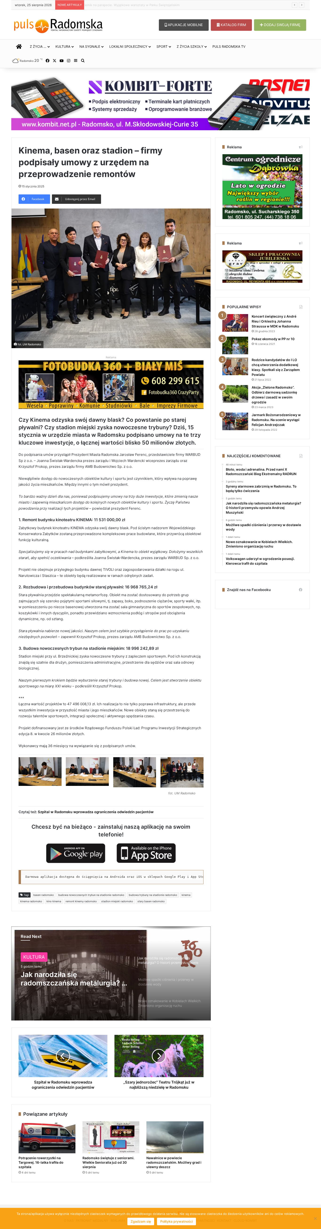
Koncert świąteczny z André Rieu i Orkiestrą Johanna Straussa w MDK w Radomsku (275, 321)
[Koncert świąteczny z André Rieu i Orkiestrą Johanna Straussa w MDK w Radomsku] (235, 323)
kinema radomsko (31, 901)
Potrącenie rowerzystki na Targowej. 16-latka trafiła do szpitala (41, 1162)
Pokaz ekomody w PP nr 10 (273, 339)
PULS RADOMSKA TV (228, 46)
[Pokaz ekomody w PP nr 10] (235, 345)
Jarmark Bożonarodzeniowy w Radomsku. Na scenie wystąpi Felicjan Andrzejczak (276, 420)
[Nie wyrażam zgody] (315, 1218)
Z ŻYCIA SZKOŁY (190, 46)
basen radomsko (43, 895)
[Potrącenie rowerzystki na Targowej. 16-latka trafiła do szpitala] (47, 1137)
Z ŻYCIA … (38, 46)
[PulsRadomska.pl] (58, 25)
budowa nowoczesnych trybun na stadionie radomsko (91, 895)
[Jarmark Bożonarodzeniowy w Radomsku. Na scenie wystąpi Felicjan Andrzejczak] (235, 421)
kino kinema (54, 901)
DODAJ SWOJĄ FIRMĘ (281, 25)
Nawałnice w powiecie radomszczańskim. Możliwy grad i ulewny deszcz (139, 5)
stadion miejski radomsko (117, 901)
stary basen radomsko (151, 901)
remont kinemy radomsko (81, 901)
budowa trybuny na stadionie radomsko (153, 895)
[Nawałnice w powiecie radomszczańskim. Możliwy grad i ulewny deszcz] (174, 1137)
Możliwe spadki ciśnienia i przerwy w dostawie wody (65, 978)
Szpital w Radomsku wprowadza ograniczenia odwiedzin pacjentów (96, 812)
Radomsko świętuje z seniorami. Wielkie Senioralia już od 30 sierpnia (108, 1162)
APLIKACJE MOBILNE (185, 25)
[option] (111, 973)
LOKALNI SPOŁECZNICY (128, 46)
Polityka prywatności (176, 1221)
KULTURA (62, 46)
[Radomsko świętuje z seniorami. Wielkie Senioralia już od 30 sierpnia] (110, 1137)
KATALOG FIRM (233, 25)
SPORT (162, 46)
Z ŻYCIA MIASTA (42, 957)
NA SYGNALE (89, 46)
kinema (186, 895)
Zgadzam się (141, 1221)
